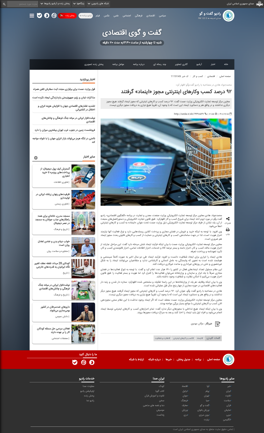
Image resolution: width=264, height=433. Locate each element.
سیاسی (162, 16)
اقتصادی (150, 16)
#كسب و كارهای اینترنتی (183, 338)
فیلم (98, 16)
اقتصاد (185, 386)
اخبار (213, 64)
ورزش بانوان (203, 410)
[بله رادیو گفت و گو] (75, 363)
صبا (207, 401)
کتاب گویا (160, 391)
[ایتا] (53, 16)
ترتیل (185, 391)
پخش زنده (69, 15)
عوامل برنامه (118, 64)
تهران (206, 396)
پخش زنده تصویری (93, 64)
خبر (229, 386)
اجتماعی (127, 16)
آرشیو (199, 64)
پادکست (160, 415)
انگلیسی (227, 420)
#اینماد (200, 338)
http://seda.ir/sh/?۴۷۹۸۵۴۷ (189, 114)
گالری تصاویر (181, 64)
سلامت (227, 401)
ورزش (185, 410)
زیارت (206, 420)
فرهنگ (184, 401)
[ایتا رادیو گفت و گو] (83, 363)
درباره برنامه (138, 64)
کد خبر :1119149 (179, 76)
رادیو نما (90, 401)
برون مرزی (204, 415)
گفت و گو (204, 406)
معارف (185, 406)
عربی (228, 415)
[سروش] (46, 16)
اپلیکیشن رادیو (87, 391)
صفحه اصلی (225, 76)
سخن (161, 401)
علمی (116, 16)
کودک (161, 386)
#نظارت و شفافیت (162, 338)
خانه (226, 64)
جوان (185, 396)
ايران (228, 391)
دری (186, 415)
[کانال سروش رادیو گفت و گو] (92, 363)
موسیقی (160, 410)
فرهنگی (138, 16)
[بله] (39, 16)
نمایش (227, 410)
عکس (107, 16)
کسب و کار (198, 76)
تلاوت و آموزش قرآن (154, 396)
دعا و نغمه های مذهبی (153, 406)
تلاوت (228, 396)
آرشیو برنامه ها (86, 15)
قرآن (228, 406)
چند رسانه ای (159, 64)
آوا (208, 386)
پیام (207, 391)
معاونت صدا (88, 386)
